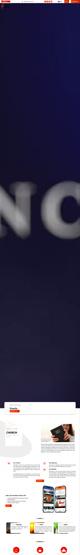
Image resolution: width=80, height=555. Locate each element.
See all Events (14, 411)
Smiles (63, 524)
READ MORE (40, 480)
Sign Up (8, 505)
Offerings (16, 524)
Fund (39, 524)
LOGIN (67, 1)
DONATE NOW (75, 1)
